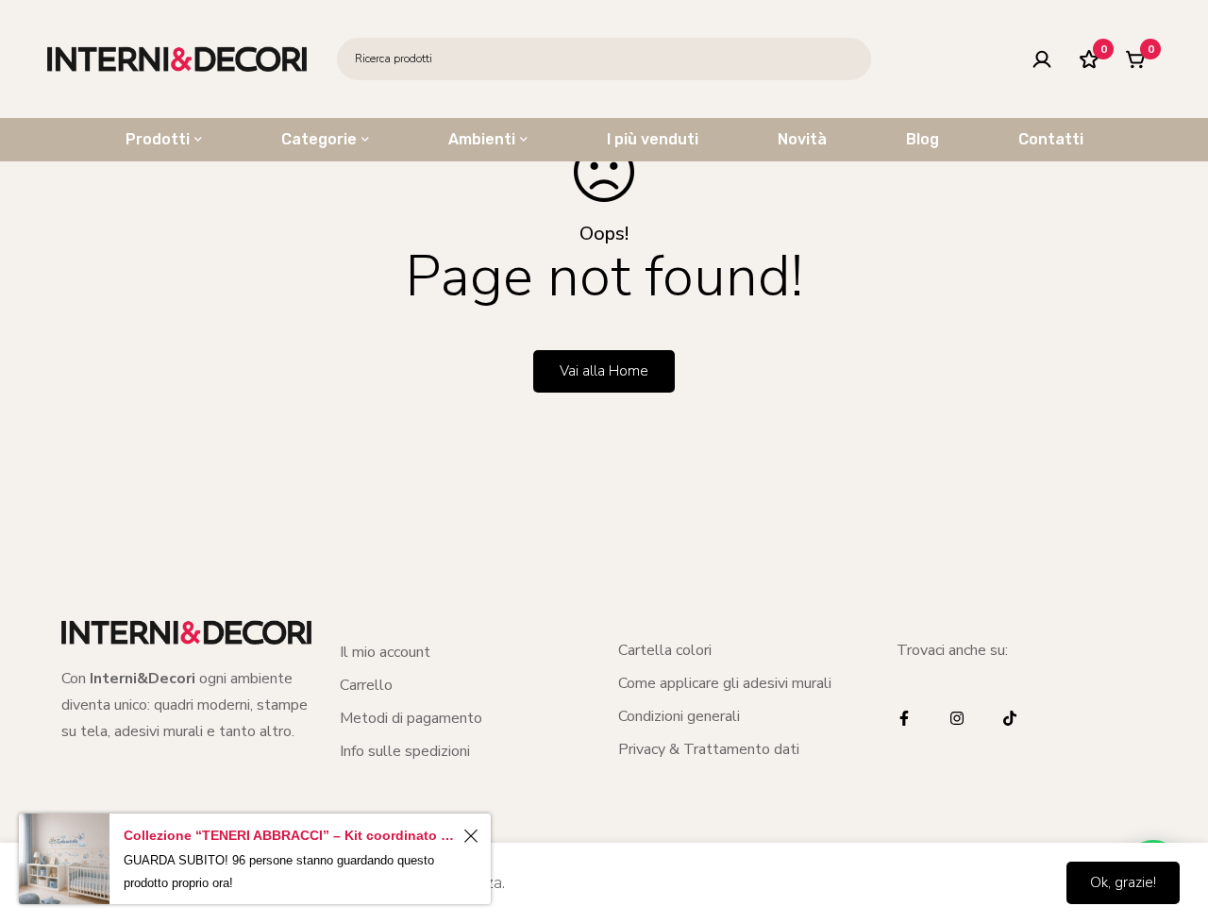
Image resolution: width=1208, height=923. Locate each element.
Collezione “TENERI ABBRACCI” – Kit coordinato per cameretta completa (291, 835)
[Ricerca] (850, 59)
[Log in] (1041, 59)
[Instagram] (957, 718)
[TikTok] (1009, 718)
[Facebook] (904, 718)
